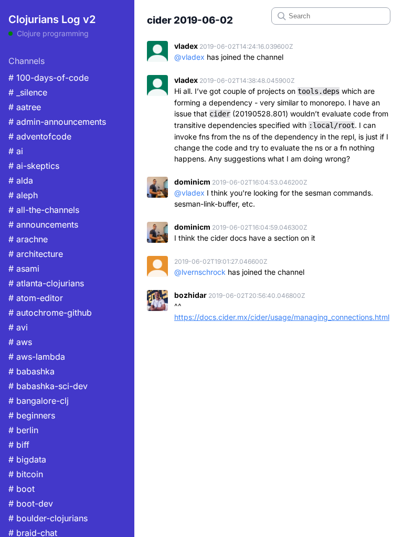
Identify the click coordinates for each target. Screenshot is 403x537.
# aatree (24, 107)
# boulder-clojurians (48, 518)
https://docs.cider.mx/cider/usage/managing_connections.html (281, 317)
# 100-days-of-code (48, 77)
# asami (23, 268)
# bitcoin (25, 474)
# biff (18, 444)
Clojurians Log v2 (52, 19)
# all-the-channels (43, 210)
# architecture (35, 254)
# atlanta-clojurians (46, 283)
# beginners (31, 415)
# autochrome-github (50, 312)
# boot (21, 489)
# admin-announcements (57, 121)
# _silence (27, 92)
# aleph (23, 195)
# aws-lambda (36, 356)
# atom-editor (35, 298)
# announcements (43, 224)
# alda (20, 180)
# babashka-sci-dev (48, 386)
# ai (15, 151)
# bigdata (27, 459)
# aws (20, 342)
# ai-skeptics (33, 165)
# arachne (28, 239)
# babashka (31, 371)
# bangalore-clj (38, 400)
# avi (18, 327)
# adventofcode (39, 136)
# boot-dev (30, 503)
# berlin (23, 430)
